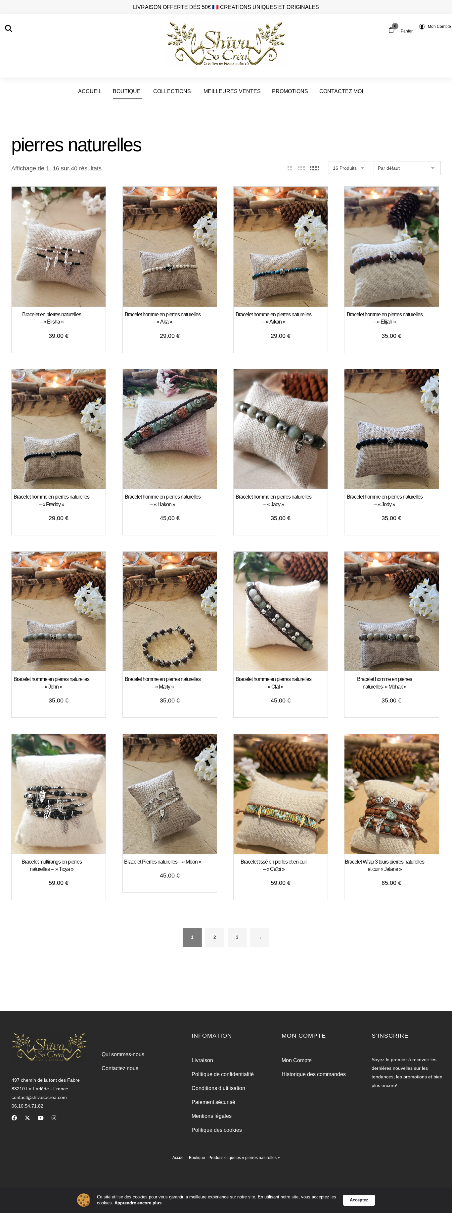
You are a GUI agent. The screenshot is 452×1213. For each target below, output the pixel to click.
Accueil (179, 1157)
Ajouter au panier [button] (62, 336)
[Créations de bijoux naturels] (226, 44)
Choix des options (173, 518)
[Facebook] (14, 1118)
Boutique (197, 1157)
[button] (8, 28)
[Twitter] (27, 1118)
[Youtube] (40, 1118)
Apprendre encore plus (137, 1202)
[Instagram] (54, 1118)
